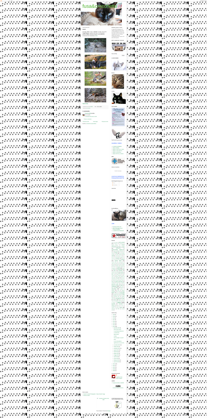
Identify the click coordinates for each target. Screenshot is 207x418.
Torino (122, 305)
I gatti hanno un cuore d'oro (119, 342)
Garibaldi (122, 271)
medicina (117, 287)
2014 (114, 324)
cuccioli (123, 263)
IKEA (112, 281)
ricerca (113, 298)
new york (118, 291)
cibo (122, 258)
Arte (124, 247)
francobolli (113, 271)
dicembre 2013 (117, 327)
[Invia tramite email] (97, 106)
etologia (114, 269)
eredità (123, 268)
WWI (118, 308)
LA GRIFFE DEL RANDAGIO (118, 230)
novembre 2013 (117, 344)
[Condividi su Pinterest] (101, 106)
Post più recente (86, 121)
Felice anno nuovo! (117, 329)
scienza (114, 299)
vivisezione (113, 308)
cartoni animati (118, 254)
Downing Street (120, 266)
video (121, 307)
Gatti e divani (116, 334)
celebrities (118, 258)
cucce (119, 263)
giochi (118, 277)
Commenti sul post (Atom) (91, 123)
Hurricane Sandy (115, 280)
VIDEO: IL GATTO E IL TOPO (118, 149)
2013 (114, 326)
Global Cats (123, 279)
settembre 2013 (117, 348)
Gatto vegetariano (118, 275)
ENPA (118, 268)
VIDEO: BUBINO (116, 147)
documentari (122, 265)
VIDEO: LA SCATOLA (117, 152)
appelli (117, 247)
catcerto (113, 258)
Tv (122, 306)
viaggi (117, 307)
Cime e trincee (114, 259)
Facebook (119, 269)
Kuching (117, 282)
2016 (114, 321)
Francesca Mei (88, 113)
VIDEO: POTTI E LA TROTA (118, 153)
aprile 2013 (116, 356)
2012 (114, 363)
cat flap (116, 255)
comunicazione (120, 262)
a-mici (112, 242)
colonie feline (118, 260)
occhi (117, 292)
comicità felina (114, 262)
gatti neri (113, 274)
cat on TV (120, 255)
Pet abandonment (116, 293)
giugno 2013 (116, 353)
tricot (119, 306)
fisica (115, 270)
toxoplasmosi (114, 306)
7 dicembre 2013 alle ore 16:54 (91, 116)
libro (97, 35)
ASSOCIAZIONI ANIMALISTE (118, 249)
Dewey (118, 264)
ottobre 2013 (116, 346)
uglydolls (113, 307)
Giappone (116, 276)
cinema (123, 259)
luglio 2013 (116, 351)
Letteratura (114, 286)
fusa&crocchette (99, 6)
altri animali (88, 108)
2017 (114, 319)
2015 (114, 323)
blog (112, 252)
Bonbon (116, 252)
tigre (118, 305)
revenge (122, 297)
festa (124, 269)
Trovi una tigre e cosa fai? (119, 337)
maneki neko (121, 286)
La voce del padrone (118, 341)
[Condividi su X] (99, 106)
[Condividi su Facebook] (100, 106)
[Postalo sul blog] (98, 106)
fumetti (117, 271)
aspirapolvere (118, 248)
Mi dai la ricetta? (87, 395)
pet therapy (122, 293)
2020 (114, 314)
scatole (123, 298)
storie (119, 302)
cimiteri (119, 259)
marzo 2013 (116, 358)
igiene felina (121, 280)
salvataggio (118, 298)
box (120, 252)
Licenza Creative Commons (118, 387)
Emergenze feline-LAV (117, 226)
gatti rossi (119, 274)
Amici (115, 339)
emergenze (113, 268)
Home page (95, 121)
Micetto (122, 287)
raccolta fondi (117, 297)
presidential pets (116, 296)
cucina (114, 264)
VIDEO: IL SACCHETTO (117, 150)
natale (118, 290)
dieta (120, 264)
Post (114, 182)
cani (116, 253)
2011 (114, 365)
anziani (114, 247)
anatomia (121, 243)
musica (113, 290)
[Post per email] (95, 106)
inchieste (113, 282)
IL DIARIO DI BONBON (117, 146)
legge (122, 285)
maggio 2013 (116, 355)
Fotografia (120, 270)
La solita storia (116, 332)
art (120, 247)
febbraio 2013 (116, 360)
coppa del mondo (114, 263)
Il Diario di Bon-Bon (119, 281)
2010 (114, 367)
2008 (114, 370)
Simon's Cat (121, 299)
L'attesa (115, 336)
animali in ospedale (121, 246)
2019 (114, 316)
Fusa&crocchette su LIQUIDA (118, 382)
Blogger (108, 410)
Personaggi (122, 292)
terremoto (113, 303)
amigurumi (116, 243)
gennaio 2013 (116, 361)
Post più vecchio (105, 121)
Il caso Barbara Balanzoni (119, 331)
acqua (116, 242)
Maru (112, 287)
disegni (117, 265)
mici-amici (114, 288)
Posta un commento (87, 119)
